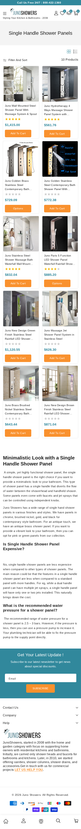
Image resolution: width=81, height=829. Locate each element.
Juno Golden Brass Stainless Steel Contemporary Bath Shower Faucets (17, 185)
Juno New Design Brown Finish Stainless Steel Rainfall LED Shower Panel (59, 410)
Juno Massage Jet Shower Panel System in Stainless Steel (59, 334)
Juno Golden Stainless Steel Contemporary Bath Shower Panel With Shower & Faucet (60, 185)
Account (23, 821)
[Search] (58, 822)
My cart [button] (75, 821)
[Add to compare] (37, 79)
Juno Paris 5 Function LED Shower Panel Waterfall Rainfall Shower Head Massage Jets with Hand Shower (59, 260)
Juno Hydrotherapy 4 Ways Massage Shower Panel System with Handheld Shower (58, 110)
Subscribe (40, 688)
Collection (40, 821)
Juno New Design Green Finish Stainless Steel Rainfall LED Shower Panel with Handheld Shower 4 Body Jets (20, 335)
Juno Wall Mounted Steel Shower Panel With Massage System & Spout (21, 109)
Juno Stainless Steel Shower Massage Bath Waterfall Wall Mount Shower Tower (19, 260)
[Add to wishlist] (37, 71)
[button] (75, 13)
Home (5, 821)
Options (18, 208)
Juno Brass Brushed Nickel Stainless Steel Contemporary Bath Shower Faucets (18, 410)
